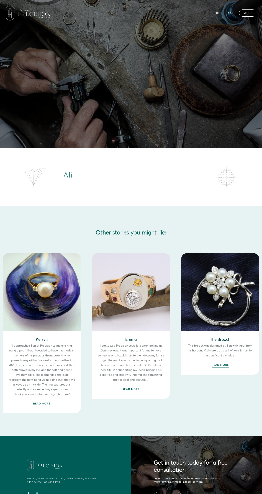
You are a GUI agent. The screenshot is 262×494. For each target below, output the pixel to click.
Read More (41, 403)
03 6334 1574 (52, 482)
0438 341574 (34, 482)
